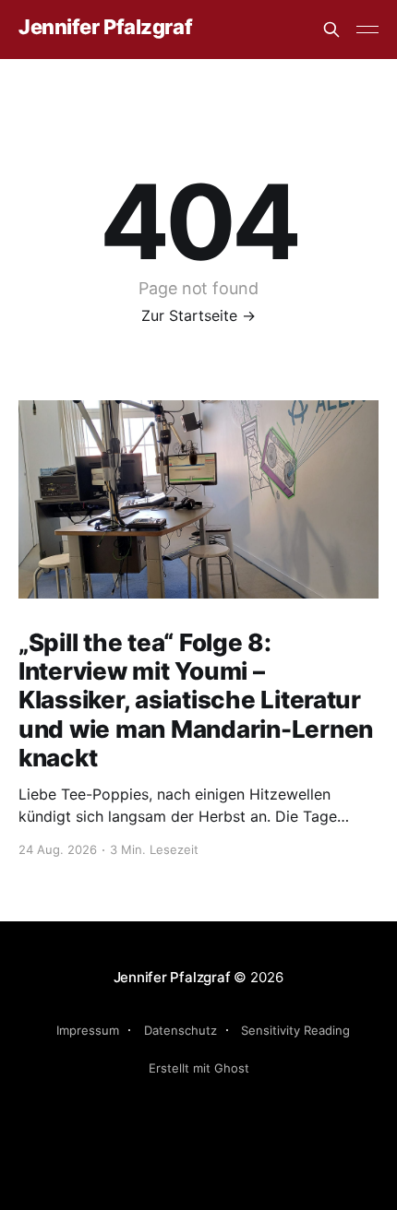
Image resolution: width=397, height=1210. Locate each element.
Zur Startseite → (198, 315)
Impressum (87, 1030)
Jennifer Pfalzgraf (105, 27)
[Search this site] (331, 29)
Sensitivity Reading (295, 1030)
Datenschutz (180, 1030)
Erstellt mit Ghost (199, 1068)
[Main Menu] (367, 29)
